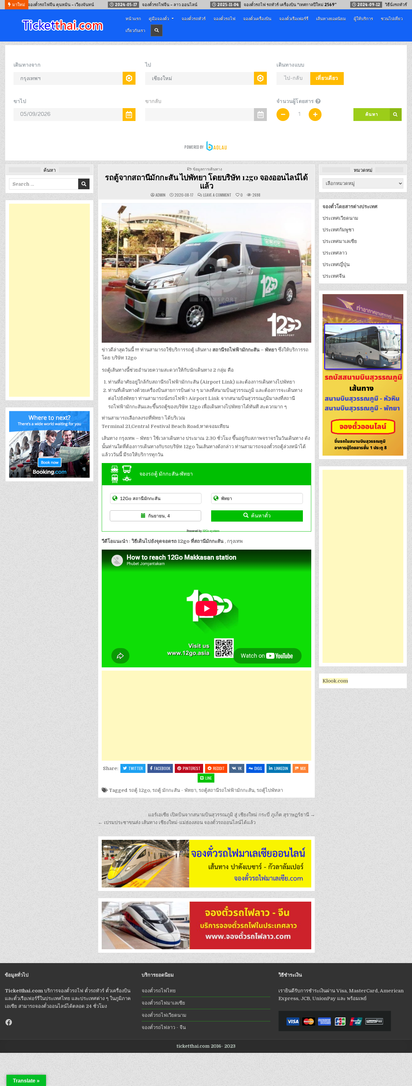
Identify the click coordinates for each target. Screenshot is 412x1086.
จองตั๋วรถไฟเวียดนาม (164, 1015)
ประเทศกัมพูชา (338, 230)
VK (240, 768)
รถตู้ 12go (139, 790)
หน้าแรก (133, 18)
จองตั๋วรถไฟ (224, 18)
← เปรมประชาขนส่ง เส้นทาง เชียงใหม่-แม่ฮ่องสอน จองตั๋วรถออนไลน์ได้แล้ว (177, 822)
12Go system (211, 531)
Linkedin (281, 768)
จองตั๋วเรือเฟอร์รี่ (293, 18)
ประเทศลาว (335, 253)
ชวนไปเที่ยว (392, 18)
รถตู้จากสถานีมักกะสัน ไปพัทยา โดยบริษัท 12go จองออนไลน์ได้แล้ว (206, 181)
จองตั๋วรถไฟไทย (159, 991)
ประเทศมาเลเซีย (340, 241)
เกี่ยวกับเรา (135, 30)
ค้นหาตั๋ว (261, 515)
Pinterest (192, 768)
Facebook (162, 768)
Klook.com (335, 681)
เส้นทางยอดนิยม (331, 18)
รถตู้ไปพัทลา (270, 790)
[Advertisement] (206, 716)
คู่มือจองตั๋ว (159, 18)
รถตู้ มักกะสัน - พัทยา (174, 790)
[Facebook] (9, 1022)
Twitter (135, 768)
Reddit (219, 768)
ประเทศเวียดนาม (340, 218)
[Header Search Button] (157, 30)
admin (160, 195)
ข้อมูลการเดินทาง (207, 169)
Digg (258, 768)
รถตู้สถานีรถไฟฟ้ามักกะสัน (226, 790)
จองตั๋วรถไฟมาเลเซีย (163, 1003)
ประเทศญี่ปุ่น (336, 264)
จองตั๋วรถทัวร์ (194, 18)
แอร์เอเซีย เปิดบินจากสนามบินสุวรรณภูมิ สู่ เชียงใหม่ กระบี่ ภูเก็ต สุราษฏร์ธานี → (231, 815)
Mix (303, 768)
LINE (208, 778)
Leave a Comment (217, 195)
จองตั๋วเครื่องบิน (257, 18)
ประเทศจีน (334, 276)
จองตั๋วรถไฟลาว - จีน (164, 1027)
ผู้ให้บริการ (363, 18)
